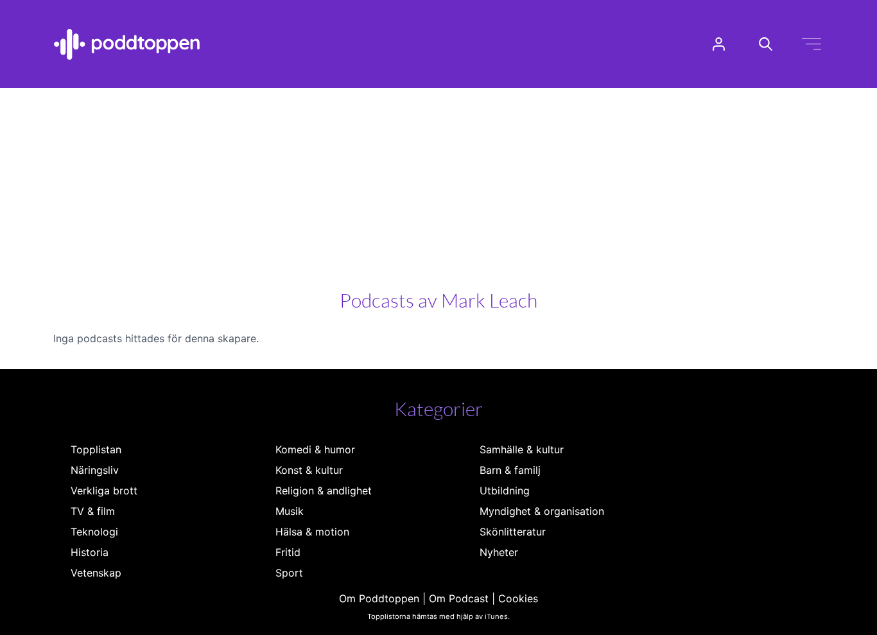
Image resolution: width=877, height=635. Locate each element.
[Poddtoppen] (127, 44)
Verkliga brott (104, 490)
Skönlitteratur (513, 531)
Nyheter (499, 552)
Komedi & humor (315, 449)
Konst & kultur (309, 470)
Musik (289, 511)
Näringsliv (95, 470)
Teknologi (94, 531)
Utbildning (505, 490)
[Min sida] (718, 44)
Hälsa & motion (312, 531)
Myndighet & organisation (542, 511)
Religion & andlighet (323, 490)
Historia (90, 552)
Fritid (287, 552)
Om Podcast (459, 598)
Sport (289, 572)
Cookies (518, 598)
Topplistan (96, 449)
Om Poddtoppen (379, 598)
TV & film (93, 511)
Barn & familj (510, 470)
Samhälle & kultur (522, 449)
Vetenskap (96, 572)
